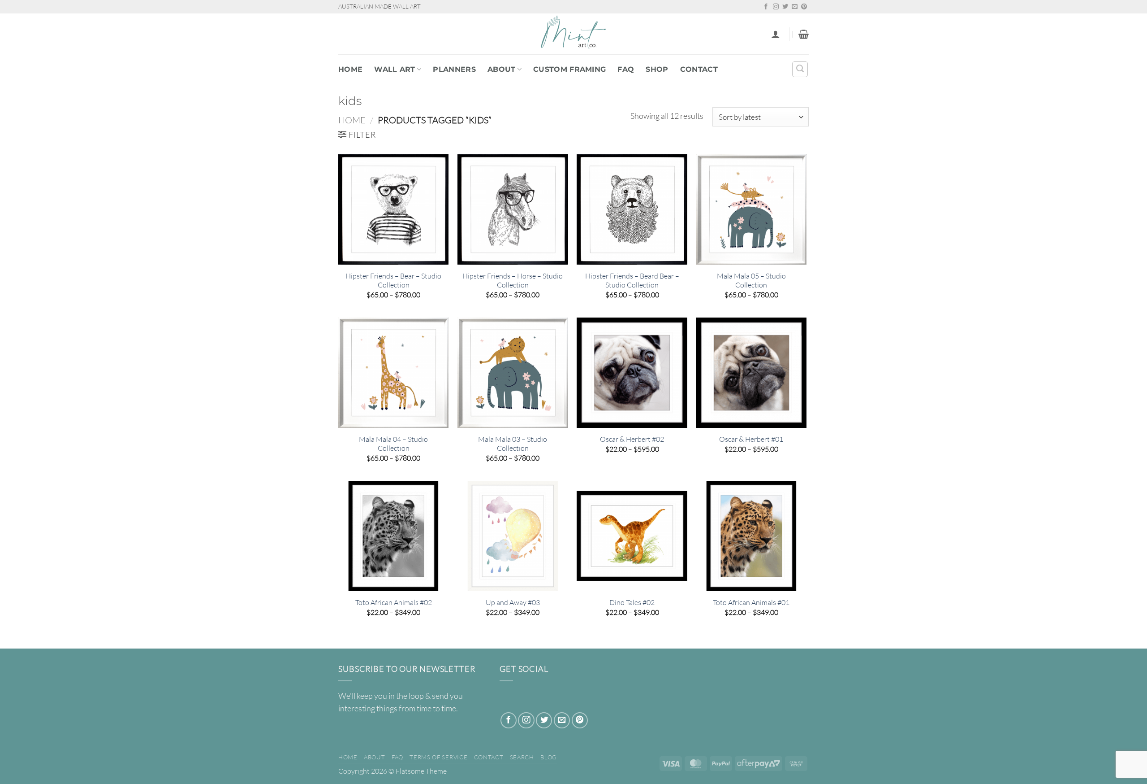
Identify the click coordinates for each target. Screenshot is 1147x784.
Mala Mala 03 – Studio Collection (512, 444)
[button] (775, 34)
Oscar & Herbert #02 (632, 439)
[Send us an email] (795, 7)
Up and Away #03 (513, 602)
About (501, 69)
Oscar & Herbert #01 (751, 439)
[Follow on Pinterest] (804, 7)
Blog (548, 757)
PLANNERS (454, 69)
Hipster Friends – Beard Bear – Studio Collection (632, 280)
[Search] (800, 69)
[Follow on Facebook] (766, 7)
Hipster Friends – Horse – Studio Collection (512, 280)
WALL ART (394, 69)
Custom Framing (569, 69)
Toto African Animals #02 (393, 602)
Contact (699, 69)
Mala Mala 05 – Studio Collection (751, 280)
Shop (657, 69)
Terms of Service (438, 757)
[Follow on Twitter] (785, 7)
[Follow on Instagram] (776, 7)
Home (350, 69)
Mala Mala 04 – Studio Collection (393, 444)
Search (522, 757)
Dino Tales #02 (632, 602)
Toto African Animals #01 (751, 602)
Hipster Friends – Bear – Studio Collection (393, 280)
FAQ (625, 69)
